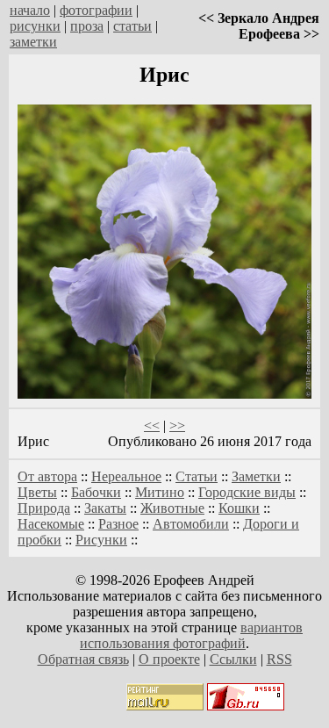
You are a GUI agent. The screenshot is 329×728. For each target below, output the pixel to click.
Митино (159, 492)
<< (152, 425)
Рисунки (101, 539)
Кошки (239, 508)
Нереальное (126, 476)
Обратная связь (83, 659)
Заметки (256, 476)
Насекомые (51, 523)
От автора (47, 476)
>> (177, 425)
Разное (118, 523)
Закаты (105, 508)
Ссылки (233, 659)
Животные (172, 508)
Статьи (196, 476)
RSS (279, 659)
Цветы (37, 492)
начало (30, 10)
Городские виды (247, 492)
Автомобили (191, 523)
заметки (33, 41)
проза (87, 25)
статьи (132, 25)
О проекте (169, 659)
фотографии (96, 10)
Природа (44, 508)
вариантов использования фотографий (191, 635)
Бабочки (96, 492)
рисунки (35, 25)
